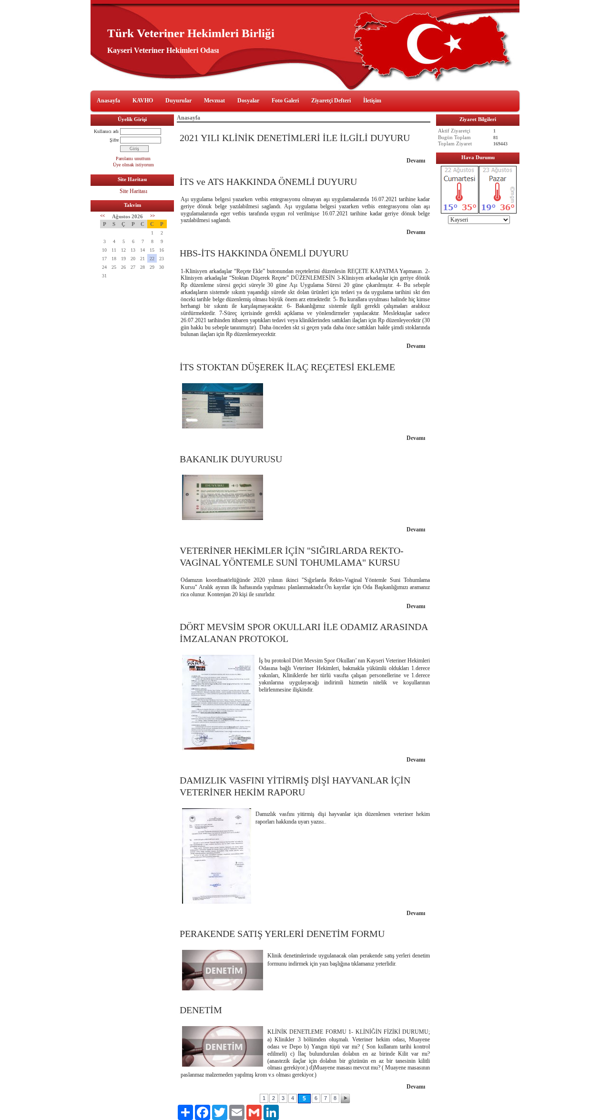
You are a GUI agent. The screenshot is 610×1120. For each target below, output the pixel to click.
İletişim (372, 100)
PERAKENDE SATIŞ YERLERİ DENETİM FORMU (282, 933)
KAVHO (142, 100)
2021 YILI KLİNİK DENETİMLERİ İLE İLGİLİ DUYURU (295, 137)
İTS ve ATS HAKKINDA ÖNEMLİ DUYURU (268, 181)
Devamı (416, 160)
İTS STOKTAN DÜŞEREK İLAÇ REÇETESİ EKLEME (287, 367)
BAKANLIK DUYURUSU (231, 459)
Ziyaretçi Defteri (331, 100)
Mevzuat (214, 100)
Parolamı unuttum (133, 158)
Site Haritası (133, 191)
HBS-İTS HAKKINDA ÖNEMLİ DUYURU (264, 253)
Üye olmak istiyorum (133, 164)
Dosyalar (248, 100)
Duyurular (178, 100)
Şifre (114, 140)
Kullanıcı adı (106, 131)
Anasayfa (108, 100)
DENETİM (201, 1010)
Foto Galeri (285, 100)
